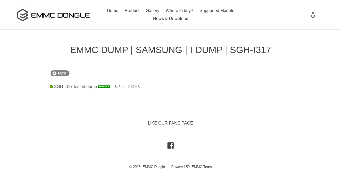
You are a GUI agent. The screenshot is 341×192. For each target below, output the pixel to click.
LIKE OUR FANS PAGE (170, 123)
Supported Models (217, 10)
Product (132, 10)
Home (112, 10)
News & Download (170, 18)
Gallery (152, 10)
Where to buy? (179, 10)
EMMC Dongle (154, 167)
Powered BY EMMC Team (191, 167)
